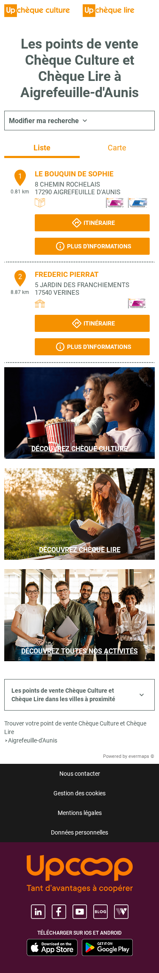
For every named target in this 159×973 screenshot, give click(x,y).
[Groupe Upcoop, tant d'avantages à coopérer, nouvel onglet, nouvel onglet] (80, 874)
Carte (117, 147)
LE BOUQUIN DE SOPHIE (74, 174)
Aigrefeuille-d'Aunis (32, 740)
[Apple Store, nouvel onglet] (52, 947)
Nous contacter (79, 773)
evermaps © (141, 756)
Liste (41, 147)
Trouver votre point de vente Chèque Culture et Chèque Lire (75, 727)
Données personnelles (79, 832)
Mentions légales (80, 812)
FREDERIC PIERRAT (67, 274)
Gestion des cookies (79, 793)
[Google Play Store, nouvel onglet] (107, 947)
